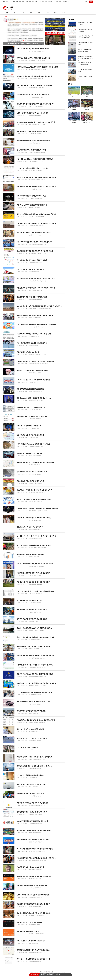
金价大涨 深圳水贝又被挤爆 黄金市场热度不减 (32, 416)
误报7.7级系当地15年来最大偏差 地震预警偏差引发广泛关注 (37, 214)
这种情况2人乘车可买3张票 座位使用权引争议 (32, 205)
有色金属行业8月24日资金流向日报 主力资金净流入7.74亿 (36, 720)
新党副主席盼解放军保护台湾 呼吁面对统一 (31, 481)
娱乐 (17, 1)
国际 (15, 12)
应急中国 (55, 1)
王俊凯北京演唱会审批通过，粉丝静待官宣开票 (32, 370)
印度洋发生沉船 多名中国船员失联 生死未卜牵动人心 (34, 766)
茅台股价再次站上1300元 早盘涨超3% (29, 922)
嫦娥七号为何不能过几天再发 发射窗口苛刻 (31, 784)
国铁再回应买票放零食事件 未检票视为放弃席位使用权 (35, 315)
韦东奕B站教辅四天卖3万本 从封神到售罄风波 (32, 885)
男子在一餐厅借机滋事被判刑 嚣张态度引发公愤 (33, 168)
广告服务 (38, 972)
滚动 (63, 12)
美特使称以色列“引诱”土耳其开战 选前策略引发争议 (34, 398)
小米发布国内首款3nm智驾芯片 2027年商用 (31, 196)
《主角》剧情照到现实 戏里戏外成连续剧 (30, 775)
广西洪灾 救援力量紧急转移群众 (27, 747)
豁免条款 (55, 972)
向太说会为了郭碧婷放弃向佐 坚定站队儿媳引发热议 (34, 518)
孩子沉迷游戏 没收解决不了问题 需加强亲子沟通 (33, 94)
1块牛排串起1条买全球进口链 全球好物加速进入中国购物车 (36, 324)
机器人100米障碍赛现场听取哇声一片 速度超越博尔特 (34, 242)
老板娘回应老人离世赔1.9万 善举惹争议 (30, 527)
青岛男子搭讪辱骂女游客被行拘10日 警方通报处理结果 (35, 674)
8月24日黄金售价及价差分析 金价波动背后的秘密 (33, 895)
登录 (91, 1)
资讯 (7, 1)
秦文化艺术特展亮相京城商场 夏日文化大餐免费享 (33, 904)
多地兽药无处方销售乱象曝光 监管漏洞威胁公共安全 (34, 830)
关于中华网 (33, 972)
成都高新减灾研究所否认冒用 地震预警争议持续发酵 (34, 876)
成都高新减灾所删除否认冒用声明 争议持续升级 (33, 803)
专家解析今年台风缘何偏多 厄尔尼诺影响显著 (32, 472)
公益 (39, 1)
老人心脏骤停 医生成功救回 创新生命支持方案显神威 (34, 692)
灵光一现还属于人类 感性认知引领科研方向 (31, 941)
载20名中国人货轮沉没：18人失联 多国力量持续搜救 (34, 628)
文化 (27, 1)
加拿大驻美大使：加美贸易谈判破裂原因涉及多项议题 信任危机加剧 (39, 306)
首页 (4, 1)
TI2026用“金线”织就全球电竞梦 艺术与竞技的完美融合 (35, 159)
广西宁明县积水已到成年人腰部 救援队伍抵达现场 (33, 444)
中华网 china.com (8, 8)
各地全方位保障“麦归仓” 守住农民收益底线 (31, 711)
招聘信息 (47, 972)
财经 (14, 1)
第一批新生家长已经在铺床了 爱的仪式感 (30, 793)
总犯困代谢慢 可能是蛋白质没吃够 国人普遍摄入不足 (34, 490)
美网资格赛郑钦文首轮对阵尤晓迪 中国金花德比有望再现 (36, 655)
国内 (7, 12)
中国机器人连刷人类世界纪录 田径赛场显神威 (32, 738)
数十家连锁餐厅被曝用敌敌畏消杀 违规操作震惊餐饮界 (35, 849)
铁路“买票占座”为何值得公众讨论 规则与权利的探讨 (34, 646)
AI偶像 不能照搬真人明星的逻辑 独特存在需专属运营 (34, 76)
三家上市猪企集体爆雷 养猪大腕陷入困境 (30, 269)
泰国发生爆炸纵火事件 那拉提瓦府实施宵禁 (52, 974)
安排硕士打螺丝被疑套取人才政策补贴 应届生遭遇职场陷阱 (36, 177)
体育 (31, 12)
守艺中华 (50, 1)
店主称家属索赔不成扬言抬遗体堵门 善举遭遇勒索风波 (35, 251)
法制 (46, 1)
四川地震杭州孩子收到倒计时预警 (28, 931)
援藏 (30, 1)
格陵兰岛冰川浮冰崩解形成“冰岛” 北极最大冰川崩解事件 (36, 104)
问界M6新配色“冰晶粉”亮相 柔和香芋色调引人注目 (34, 701)
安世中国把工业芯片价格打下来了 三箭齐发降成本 (33, 573)
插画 (33, 1)
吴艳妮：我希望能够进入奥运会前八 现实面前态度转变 (35, 564)
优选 (43, 1)
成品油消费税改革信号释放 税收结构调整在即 (32, 609)
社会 (23, 12)
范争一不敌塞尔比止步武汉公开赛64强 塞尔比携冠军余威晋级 (37, 508)
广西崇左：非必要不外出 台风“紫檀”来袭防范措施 (33, 380)
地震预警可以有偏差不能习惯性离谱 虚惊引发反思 (33, 950)
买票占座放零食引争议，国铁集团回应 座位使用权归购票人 (36, 858)
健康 (36, 1)
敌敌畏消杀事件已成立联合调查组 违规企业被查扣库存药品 (36, 186)
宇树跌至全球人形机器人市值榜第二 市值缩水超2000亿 (35, 665)
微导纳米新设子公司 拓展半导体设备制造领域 (32, 619)
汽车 (20, 1)
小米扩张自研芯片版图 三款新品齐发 (29, 426)
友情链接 (59, 972)
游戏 (23, 1)
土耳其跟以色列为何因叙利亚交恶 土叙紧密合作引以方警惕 (36, 223)
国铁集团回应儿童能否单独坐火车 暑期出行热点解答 (34, 334)
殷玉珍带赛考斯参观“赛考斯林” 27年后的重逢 (32, 297)
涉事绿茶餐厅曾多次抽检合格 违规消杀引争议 (32, 812)
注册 (86, 1)
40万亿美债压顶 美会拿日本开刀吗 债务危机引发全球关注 (36, 122)
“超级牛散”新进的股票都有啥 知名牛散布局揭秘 (33, 113)
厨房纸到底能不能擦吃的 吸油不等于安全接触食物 (33, 140)
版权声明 (51, 972)
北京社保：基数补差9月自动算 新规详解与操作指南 (34, 499)
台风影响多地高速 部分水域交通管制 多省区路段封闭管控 (36, 278)
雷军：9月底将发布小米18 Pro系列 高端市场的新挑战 (34, 85)
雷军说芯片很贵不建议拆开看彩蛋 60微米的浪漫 (33, 48)
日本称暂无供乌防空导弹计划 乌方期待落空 (31, 867)
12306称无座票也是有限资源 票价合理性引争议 (32, 821)
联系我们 (42, 972)
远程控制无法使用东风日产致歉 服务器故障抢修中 (33, 839)
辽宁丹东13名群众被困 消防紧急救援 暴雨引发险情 (34, 545)
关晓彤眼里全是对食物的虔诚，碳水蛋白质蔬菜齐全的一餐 (36, 288)
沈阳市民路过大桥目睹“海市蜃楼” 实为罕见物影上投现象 (36, 637)
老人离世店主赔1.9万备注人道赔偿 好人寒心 (31, 150)
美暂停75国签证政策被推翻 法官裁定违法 (30, 389)
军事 (10, 1)
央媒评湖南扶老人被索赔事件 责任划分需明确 (32, 131)
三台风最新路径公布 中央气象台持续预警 (30, 435)
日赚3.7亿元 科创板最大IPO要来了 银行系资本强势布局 (35, 591)
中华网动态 (64, 972)
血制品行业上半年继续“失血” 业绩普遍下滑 (31, 453)
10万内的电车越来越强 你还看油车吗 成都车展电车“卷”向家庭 (37, 67)
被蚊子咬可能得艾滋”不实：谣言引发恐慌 (30, 729)
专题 (39, 12)
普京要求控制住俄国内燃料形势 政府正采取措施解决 (34, 913)
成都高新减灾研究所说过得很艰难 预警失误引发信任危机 (36, 462)
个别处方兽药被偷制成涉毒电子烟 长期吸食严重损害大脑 (36, 361)
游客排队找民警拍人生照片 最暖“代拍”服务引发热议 (34, 232)
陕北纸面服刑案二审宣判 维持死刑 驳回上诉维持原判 (34, 757)
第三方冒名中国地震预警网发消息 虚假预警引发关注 (34, 959)
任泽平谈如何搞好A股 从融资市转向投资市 (31, 554)
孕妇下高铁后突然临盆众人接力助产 (29, 352)
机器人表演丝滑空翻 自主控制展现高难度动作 (32, 343)
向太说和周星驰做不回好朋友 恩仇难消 (30, 600)
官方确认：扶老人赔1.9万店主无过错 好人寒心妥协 (34, 58)
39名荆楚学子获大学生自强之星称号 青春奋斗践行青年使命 (36, 683)
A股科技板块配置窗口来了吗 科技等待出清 (31, 407)
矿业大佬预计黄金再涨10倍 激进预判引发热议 (32, 260)
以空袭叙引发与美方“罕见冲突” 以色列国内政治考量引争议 (36, 536)
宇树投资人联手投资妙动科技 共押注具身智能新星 (33, 582)
